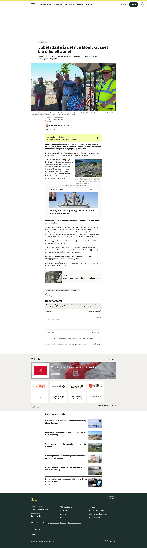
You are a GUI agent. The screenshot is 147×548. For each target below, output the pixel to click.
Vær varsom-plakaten (58, 523)
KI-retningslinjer (94, 517)
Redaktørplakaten (74, 523)
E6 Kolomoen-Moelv (62, 290)
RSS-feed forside (66, 507)
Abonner (133, 4)
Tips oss (112, 499)
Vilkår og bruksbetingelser (98, 514)
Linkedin (63, 514)
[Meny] (141, 4)
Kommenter (59, 119)
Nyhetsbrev (93, 507)
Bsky (61, 517)
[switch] (98, 138)
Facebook (63, 510)
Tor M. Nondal (36, 516)
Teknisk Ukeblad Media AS (46, 541)
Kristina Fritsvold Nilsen (39, 509)
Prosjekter (43, 42)
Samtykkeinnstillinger (96, 510)
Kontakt (34, 534)
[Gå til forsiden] (33, 4)
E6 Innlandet (50, 290)
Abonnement (35, 529)
